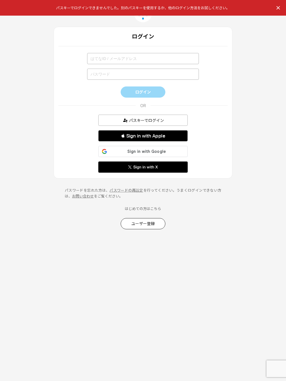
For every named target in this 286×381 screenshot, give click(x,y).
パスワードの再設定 (126, 190)
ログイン (143, 92)
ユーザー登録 (143, 223)
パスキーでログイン (146, 120)
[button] (143, 135)
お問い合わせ (83, 196)
